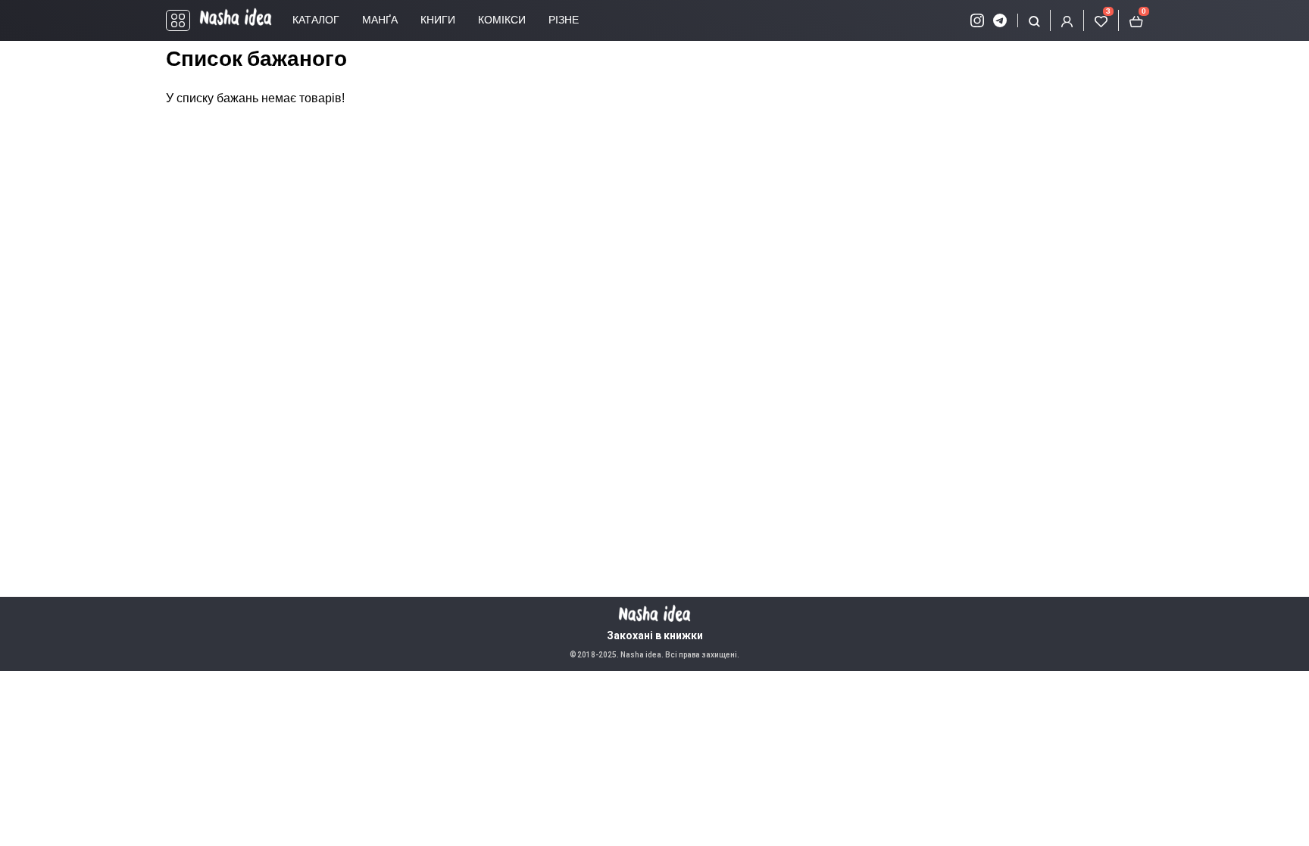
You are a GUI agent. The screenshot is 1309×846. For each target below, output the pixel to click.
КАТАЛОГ (315, 20)
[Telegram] (1000, 20)
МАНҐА (380, 20)
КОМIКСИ (502, 20)
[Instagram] (977, 20)
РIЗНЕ (563, 20)
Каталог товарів (178, 20)
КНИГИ (437, 20)
